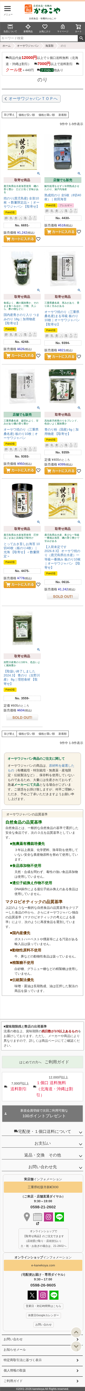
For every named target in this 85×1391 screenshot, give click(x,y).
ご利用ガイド (13, 1381)
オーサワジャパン (28, 45)
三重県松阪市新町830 (43, 1187)
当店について (10, 31)
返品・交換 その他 (42, 1155)
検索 (81, 38)
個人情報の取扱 (15, 1370)
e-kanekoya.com (43, 1265)
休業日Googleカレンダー (43, 1315)
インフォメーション (43, 1257)
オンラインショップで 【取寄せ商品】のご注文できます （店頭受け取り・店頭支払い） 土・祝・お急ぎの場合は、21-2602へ (43, 1239)
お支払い (42, 1143)
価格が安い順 (27, 114)
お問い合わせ (13, 1339)
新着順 (62, 114)
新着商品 (28, 31)
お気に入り (45, 31)
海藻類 (49, 45)
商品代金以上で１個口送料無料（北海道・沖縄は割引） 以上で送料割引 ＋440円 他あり (42, 63)
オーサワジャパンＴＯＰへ (33, 98)
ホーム (6, 45)
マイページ (62, 31)
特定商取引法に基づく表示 (23, 1360)
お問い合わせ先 (42, 1167)
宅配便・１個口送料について (44, 1131)
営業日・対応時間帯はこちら (43, 1306)
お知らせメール (15, 1349)
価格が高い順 (47, 114)
